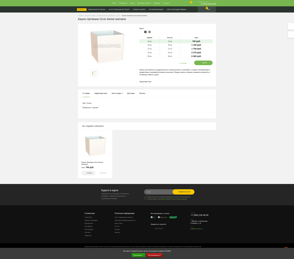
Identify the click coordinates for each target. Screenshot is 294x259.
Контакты (166, 3)
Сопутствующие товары (176, 9)
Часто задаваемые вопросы (124, 217)
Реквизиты (88, 235)
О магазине (88, 217)
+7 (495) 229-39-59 (208, 4)
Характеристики (145, 82)
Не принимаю (154, 255)
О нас (114, 3)
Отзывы (117, 229)
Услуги (81, 9)
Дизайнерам (89, 223)
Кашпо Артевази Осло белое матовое (92, 163)
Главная (86, 3)
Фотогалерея (89, 229)
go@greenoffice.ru (197, 229)
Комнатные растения (96, 9)
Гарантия (157, 3)
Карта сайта (119, 223)
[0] (189, 3)
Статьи (117, 226)
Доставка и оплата (144, 3)
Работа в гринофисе (91, 220)
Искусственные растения (119, 9)
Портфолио (123, 3)
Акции (132, 3)
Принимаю (138, 255)
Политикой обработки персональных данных (172, 199)
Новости (117, 232)
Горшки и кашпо (139, 9)
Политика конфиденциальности (125, 220)
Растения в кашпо (156, 9)
